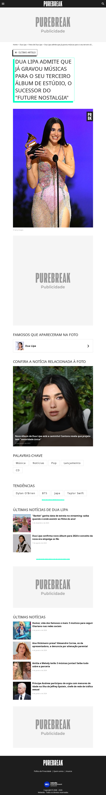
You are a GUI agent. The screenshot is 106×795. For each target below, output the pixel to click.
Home (15, 44)
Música (21, 463)
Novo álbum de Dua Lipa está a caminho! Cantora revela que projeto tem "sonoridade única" (52, 438)
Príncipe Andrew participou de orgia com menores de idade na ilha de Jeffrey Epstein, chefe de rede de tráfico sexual (62, 686)
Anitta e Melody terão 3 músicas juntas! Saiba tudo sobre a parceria (60, 665)
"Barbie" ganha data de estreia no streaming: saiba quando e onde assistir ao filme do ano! (60, 517)
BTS (44, 493)
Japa (57, 493)
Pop (54, 463)
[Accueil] (53, 3)
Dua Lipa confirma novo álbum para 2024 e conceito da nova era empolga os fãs (62, 537)
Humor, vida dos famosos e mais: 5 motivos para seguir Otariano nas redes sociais (62, 625)
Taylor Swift (75, 493)
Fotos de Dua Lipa (35, 44)
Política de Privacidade (42, 771)
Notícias (38, 463)
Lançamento (72, 463)
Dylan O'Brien (25, 493)
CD (18, 470)
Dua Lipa (23, 44)
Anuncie (69, 771)
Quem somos (58, 771)
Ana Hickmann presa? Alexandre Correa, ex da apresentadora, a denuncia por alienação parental (60, 645)
